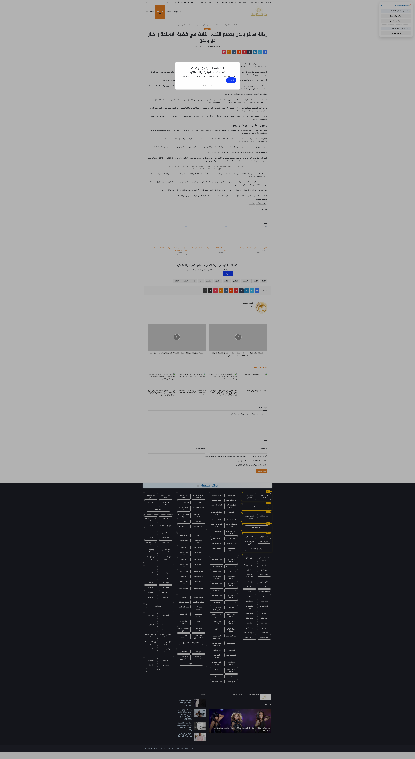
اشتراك (231, 80)
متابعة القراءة (207, 85)
